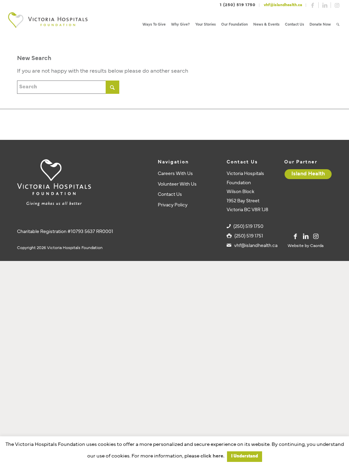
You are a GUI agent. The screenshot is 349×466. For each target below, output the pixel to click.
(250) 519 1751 (248, 236)
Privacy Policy (172, 205)
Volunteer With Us (177, 184)
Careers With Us (175, 174)
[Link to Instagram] (337, 5)
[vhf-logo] (48, 24)
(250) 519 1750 (248, 226)
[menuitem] (154, 24)
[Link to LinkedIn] (325, 5)
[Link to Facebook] (312, 5)
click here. (212, 456)
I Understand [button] (244, 456)
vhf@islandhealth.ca (283, 5)
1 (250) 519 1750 (238, 5)
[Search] (338, 24)
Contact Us (170, 194)
